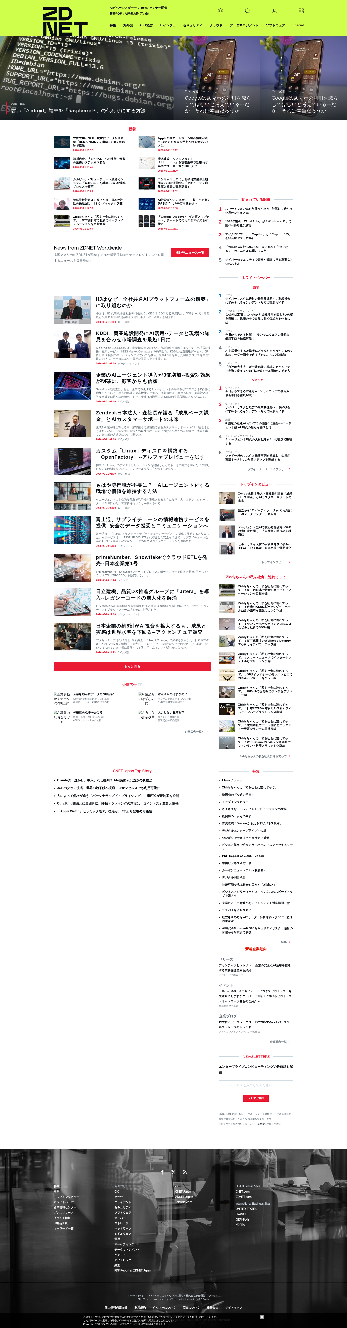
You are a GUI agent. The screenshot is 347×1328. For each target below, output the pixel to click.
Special (298, 25)
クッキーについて (164, 1307)
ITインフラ (168, 25)
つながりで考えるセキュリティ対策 (245, 837)
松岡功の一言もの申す (237, 816)
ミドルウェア (122, 1233)
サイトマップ (233, 1307)
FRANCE (241, 1214)
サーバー (120, 1218)
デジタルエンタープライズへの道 (244, 830)
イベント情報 (62, 1218)
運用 (117, 1238)
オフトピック (122, 1260)
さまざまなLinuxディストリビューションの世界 (254, 809)
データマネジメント (244, 25)
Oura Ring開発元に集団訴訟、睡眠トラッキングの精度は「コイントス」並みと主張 (118, 803)
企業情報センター (65, 1207)
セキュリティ (192, 25)
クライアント (122, 1202)
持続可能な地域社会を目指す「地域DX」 (249, 884)
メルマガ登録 (256, 1098)
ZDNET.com (244, 1196)
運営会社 (212, 1307)
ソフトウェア (275, 25)
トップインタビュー (274, 562)
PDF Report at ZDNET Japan (243, 855)
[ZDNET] (74, 18)
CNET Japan (257, 1124)
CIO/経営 (146, 25)
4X (177, 1186)
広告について (191, 1307)
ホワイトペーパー (65, 1202)
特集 (113, 25)
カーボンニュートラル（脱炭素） (244, 870)
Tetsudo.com (183, 1202)
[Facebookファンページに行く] (162, 1172)
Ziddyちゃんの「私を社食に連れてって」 (250, 787)
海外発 (128, 25)
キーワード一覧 (63, 1228)
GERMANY (242, 1219)
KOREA (240, 1224)
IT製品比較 (60, 1223)
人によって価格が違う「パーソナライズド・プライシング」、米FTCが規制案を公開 (118, 795)
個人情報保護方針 (116, 1307)
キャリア (120, 1254)
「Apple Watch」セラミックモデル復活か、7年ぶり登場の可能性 (104, 811)
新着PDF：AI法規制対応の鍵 (129, 13)
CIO (116, 1191)
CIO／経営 (124, 322)
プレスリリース (63, 1212)
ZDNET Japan (184, 1196)
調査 (117, 1265)
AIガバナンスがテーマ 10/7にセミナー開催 (138, 7)
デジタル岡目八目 (234, 877)
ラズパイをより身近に (237, 910)
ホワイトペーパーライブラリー (267, 469)
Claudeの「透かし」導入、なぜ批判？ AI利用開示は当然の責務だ (104, 780)
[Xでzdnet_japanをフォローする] (173, 1172)
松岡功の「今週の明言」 (238, 794)
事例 (56, 1191)
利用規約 (140, 1307)
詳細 (148, 1324)
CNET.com (243, 1191)
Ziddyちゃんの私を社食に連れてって (263, 756)
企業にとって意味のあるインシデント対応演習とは (256, 903)
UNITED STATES (246, 1209)
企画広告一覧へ (194, 731)
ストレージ (121, 1223)
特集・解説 (124, 473)
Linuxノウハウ (232, 780)
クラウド (216, 25)
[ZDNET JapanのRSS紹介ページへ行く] (185, 1172)
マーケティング (124, 1244)
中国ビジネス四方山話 (237, 863)
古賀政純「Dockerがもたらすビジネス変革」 (252, 823)
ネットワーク (122, 1228)
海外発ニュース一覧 (190, 252)
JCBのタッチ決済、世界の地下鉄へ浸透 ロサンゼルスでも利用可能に (108, 788)
